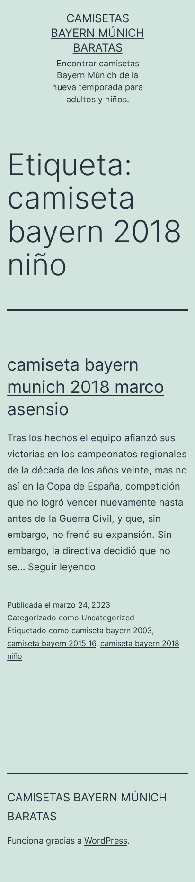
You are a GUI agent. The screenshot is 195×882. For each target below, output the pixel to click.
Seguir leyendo (62, 567)
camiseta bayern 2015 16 (51, 643)
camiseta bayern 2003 (111, 630)
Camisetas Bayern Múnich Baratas (97, 33)
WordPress (105, 841)
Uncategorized (107, 617)
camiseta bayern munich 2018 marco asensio (85, 386)
